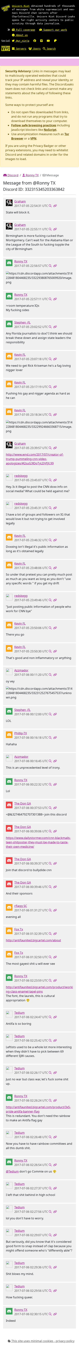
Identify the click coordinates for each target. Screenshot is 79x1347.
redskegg (21, 476)
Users (36, 48)
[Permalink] (55, 206)
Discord (12, 175)
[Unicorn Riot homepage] (5, 8)
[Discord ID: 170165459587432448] (9, 931)
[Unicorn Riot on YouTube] (48, 40)
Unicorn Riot (21, 6)
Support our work (54, 29)
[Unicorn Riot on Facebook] (34, 40)
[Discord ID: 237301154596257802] (9, 263)
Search (50, 48)
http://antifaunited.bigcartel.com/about (33, 940)
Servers (20, 48)
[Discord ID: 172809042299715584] (9, 203)
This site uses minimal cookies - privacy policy (42, 1341)
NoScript (50, 130)
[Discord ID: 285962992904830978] (9, 356)
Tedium (19, 1013)
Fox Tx (18, 929)
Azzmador (21, 670)
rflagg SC (20, 906)
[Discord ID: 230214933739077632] (9, 672)
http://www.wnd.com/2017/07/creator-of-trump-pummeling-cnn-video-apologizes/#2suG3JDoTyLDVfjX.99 (35, 458)
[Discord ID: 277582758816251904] (9, 805)
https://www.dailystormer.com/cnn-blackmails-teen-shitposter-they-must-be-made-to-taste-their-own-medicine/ (38, 842)
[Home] (5, 48)
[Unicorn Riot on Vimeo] (41, 40)
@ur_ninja (22, 40)
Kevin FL (20, 355)
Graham (20, 201)
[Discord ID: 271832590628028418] (9, 734)
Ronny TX (32, 175)
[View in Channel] (50, 206)
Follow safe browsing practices (33, 125)
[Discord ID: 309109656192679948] (9, 907)
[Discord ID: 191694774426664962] (9, 324)
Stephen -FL (22, 322)
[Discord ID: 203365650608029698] (9, 1014)
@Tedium (12, 1171)
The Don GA (22, 803)
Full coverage (25, 29)
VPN (33, 138)
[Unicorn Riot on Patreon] (55, 40)
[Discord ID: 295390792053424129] (9, 477)
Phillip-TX (20, 733)
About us (21, 35)
